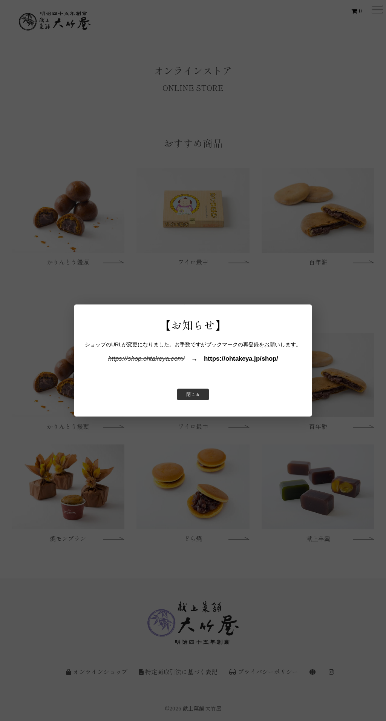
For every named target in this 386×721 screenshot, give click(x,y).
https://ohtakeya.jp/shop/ (241, 358)
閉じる (193, 394)
